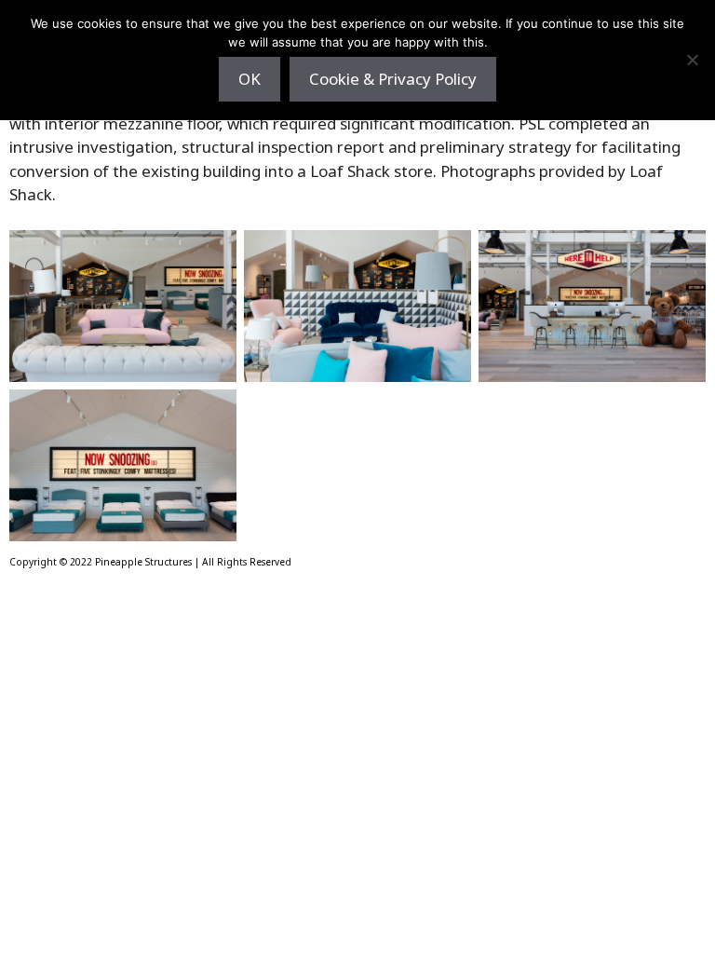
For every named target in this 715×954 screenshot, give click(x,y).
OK (249, 78)
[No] (691, 59)
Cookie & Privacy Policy (393, 78)
